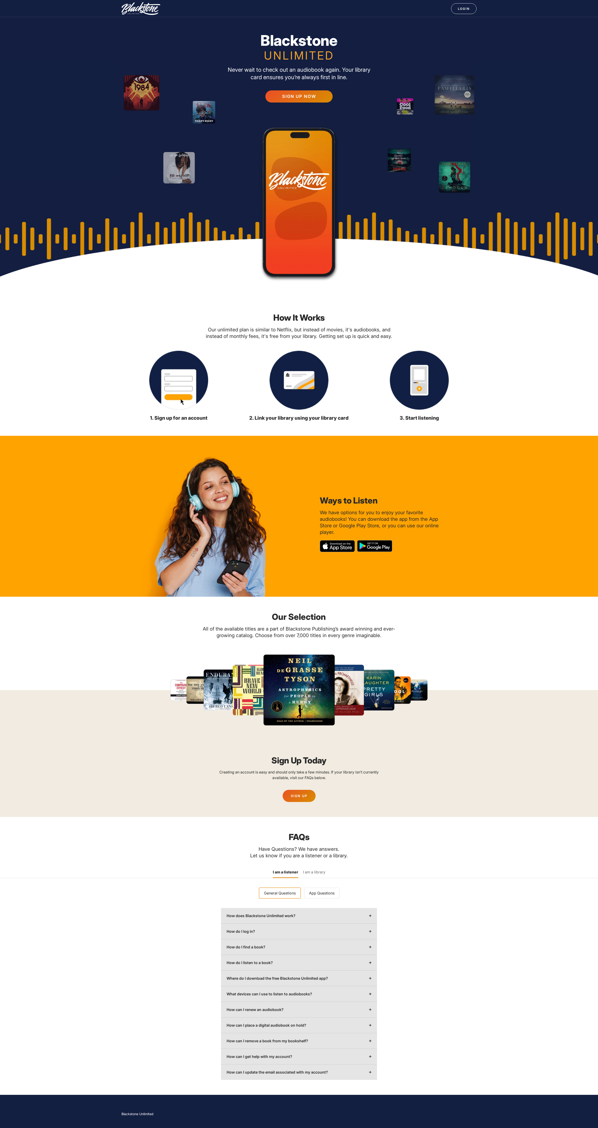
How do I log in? (241, 931)
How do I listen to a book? (250, 962)
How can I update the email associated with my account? (277, 1072)
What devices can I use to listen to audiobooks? (269, 994)
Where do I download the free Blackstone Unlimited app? (277, 978)
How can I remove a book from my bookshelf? (267, 1041)
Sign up (299, 796)
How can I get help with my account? (259, 1056)
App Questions (322, 893)
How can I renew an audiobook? (255, 1009)
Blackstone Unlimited (137, 1114)
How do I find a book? (246, 947)
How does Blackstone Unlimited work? (261, 915)
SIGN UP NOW (299, 96)
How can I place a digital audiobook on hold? (266, 1025)
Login (464, 9)
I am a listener (285, 872)
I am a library (314, 872)
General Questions (280, 893)
